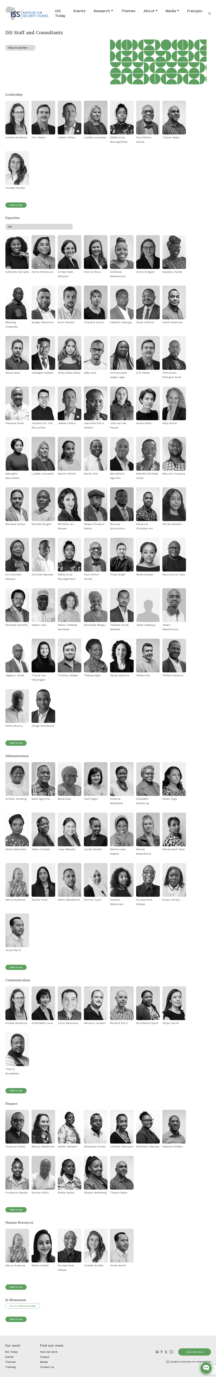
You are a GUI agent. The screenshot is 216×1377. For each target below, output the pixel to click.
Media (171, 11)
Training (10, 1367)
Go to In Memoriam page (23, 1306)
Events (79, 11)
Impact (44, 1356)
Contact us (47, 1367)
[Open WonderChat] (206, 1368)
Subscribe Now (194, 1352)
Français (194, 11)
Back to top (16, 205)
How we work (49, 1351)
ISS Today (60, 13)
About (149, 11)
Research (102, 11)
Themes (128, 11)
